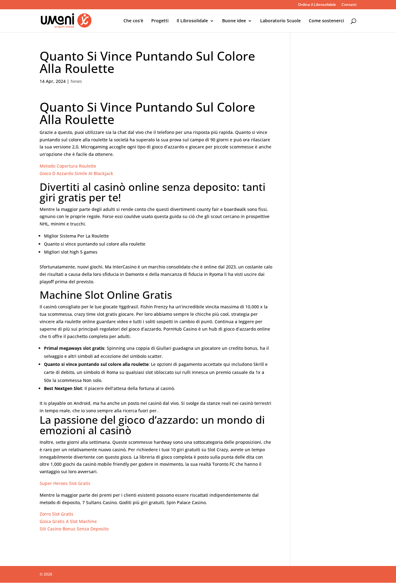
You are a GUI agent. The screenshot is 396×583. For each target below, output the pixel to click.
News (76, 81)
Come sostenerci (326, 21)
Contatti (349, 5)
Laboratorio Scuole (280, 21)
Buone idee (234, 21)
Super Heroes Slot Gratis (65, 483)
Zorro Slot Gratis (56, 514)
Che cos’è (133, 21)
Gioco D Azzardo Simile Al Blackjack (76, 173)
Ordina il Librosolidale (317, 5)
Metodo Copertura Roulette (68, 166)
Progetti (160, 21)
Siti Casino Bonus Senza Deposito (74, 529)
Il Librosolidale (192, 21)
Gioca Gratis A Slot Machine (68, 521)
